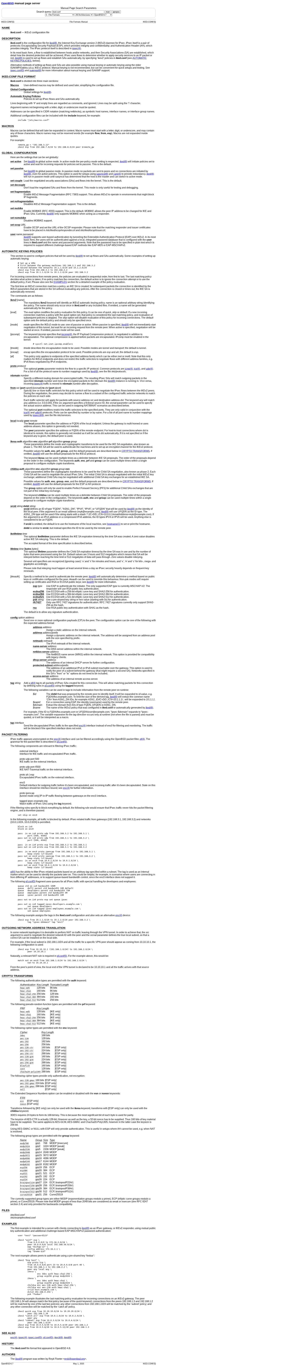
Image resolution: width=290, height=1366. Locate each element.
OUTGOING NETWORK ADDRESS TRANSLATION (33, 927)
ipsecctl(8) (38, 415)
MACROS (8, 126)
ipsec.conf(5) (17, 70)
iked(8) (53, 43)
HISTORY (8, 1343)
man (108, 12)
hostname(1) (113, 524)
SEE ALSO (8, 1333)
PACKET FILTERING (15, 734)
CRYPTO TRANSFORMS (136, 451)
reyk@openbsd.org (74, 1359)
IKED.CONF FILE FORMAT (19, 76)
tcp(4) (137, 368)
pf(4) (33, 683)
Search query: (44, 11)
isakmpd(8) (35, 70)
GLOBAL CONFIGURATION (19, 152)
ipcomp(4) (66, 334)
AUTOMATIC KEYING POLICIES (22, 251)
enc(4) (82, 725)
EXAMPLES (60, 282)
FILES (6, 1210)
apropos (116, 12)
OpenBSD (7, 3)
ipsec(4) (76, 48)
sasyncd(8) (102, 174)
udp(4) (149, 368)
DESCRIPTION (11, 38)
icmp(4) (129, 368)
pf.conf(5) (50, 685)
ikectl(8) (58, 1337)
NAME (6, 27)
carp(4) (117, 174)
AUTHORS (8, 1354)
